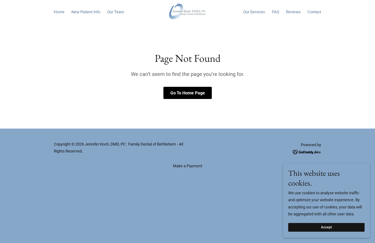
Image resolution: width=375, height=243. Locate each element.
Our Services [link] (254, 12)
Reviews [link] (293, 12)
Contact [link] (314, 12)
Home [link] (59, 12)
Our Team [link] (115, 12)
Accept (326, 227)
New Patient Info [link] (85, 12)
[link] (187, 11)
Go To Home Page (187, 93)
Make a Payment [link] (187, 166)
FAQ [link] (275, 12)
